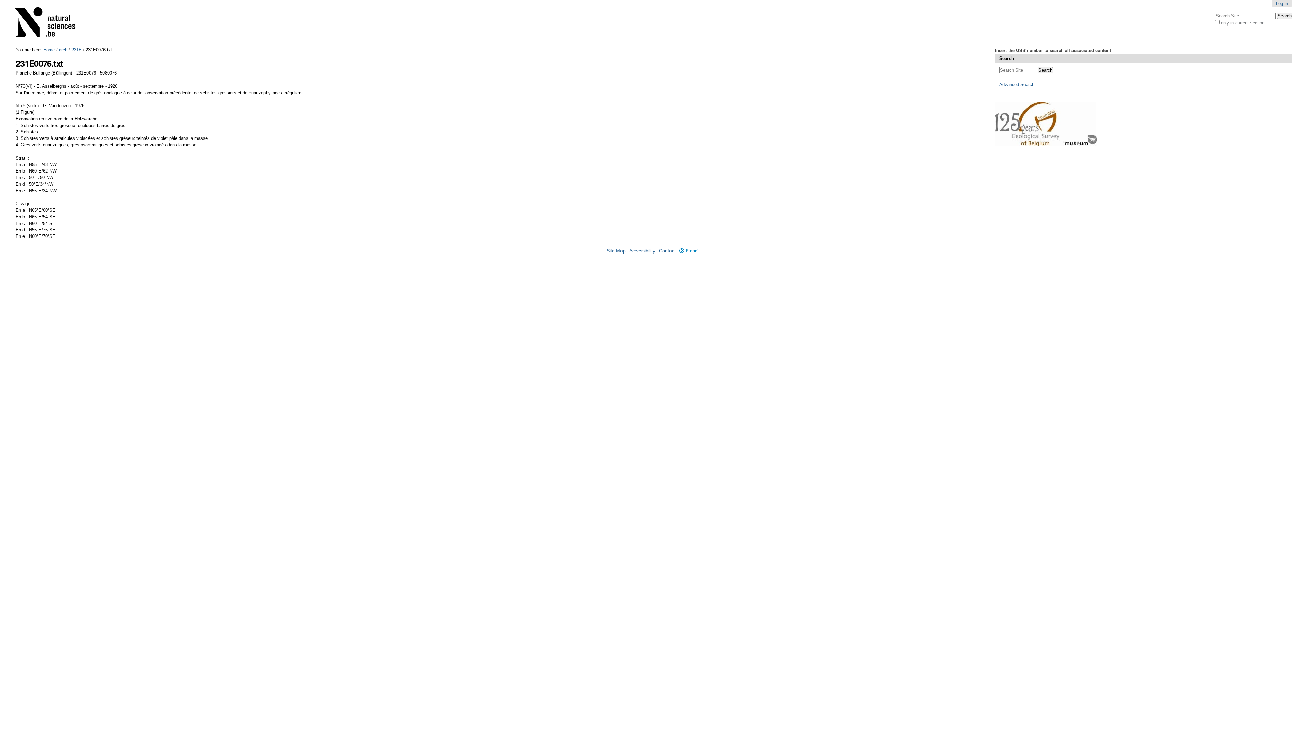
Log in (1282, 3)
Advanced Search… (1019, 84)
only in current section (1242, 23)
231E (76, 49)
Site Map (616, 251)
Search (1006, 58)
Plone (688, 251)
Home (49, 49)
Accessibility (642, 251)
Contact (667, 251)
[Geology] (49, 23)
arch (63, 49)
